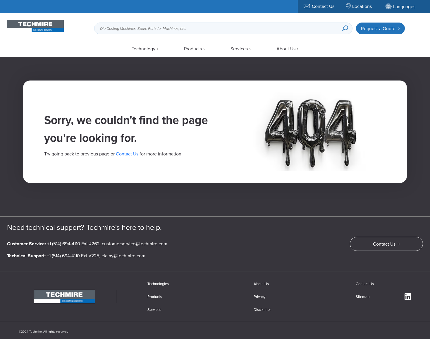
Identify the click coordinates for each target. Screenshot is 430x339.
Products (193, 49)
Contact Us (127, 153)
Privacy (259, 296)
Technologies (158, 283)
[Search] (345, 28)
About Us (285, 49)
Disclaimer (262, 309)
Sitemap (362, 296)
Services (239, 49)
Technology (143, 49)
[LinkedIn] (407, 296)
